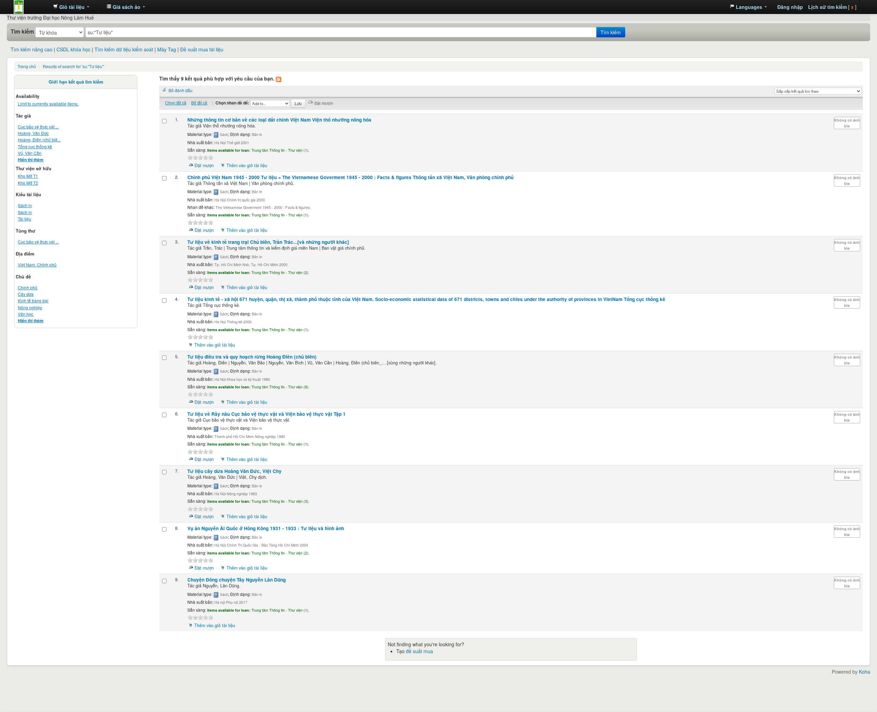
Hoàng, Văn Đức (33, 133)
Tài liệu (24, 219)
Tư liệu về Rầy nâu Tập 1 (266, 414)
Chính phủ (27, 287)
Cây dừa (26, 294)
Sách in (25, 205)
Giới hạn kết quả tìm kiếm (76, 82)
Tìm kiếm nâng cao (31, 49)
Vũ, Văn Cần (29, 153)
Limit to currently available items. (48, 104)
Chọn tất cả (175, 102)
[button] (71, 7)
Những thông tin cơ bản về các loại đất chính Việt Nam (279, 119)
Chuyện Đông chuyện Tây (236, 579)
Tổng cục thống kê (35, 146)
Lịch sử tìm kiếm (827, 6)
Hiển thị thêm (31, 160)
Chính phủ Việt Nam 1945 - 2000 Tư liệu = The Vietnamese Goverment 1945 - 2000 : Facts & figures (350, 177)
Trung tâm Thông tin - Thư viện (31, 7)
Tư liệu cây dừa (234, 471)
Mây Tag (166, 49)
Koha (864, 671)
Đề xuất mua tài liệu (201, 49)
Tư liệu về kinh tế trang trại (268, 242)
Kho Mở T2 (28, 183)
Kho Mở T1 (28, 176)
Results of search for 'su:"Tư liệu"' (73, 66)
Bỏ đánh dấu (181, 90)
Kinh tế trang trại (33, 300)
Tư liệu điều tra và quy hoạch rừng (252, 356)
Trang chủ (26, 66)
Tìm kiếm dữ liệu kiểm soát (124, 49)
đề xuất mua (419, 651)
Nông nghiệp (30, 307)
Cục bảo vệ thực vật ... (38, 126)
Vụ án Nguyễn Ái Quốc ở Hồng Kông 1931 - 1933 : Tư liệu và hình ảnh (265, 528)
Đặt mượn (204, 165)
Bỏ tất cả (199, 102)
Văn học (25, 314)
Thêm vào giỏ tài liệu (246, 165)
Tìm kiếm (22, 31)
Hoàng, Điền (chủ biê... (39, 139)
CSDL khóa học (73, 49)
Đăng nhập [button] (790, 6)
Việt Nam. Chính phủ (37, 264)
